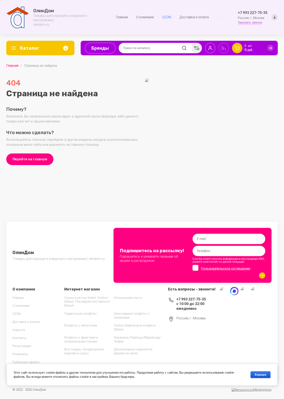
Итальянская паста (128, 298)
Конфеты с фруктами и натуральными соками (81, 339)
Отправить (262, 275)
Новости (18, 330)
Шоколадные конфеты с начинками (131, 315)
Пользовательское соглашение (225, 269)
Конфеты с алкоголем (80, 325)
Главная (12, 66)
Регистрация (21, 346)
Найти (184, 48)
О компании (21, 306)
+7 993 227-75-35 (252, 12)
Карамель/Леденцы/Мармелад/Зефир (137, 339)
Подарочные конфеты (80, 313)
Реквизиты (20, 354)
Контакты (19, 338)
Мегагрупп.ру (262, 389)
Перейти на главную (29, 159)
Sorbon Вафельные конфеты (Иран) (135, 327)
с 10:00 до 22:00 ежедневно (190, 306)
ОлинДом (43, 11)
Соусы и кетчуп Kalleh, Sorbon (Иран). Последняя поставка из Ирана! (87, 302)
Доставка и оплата (26, 322)
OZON (16, 314)
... (218, 16)
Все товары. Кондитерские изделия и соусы (84, 351)
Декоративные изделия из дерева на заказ (133, 351)
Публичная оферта (25, 362)
